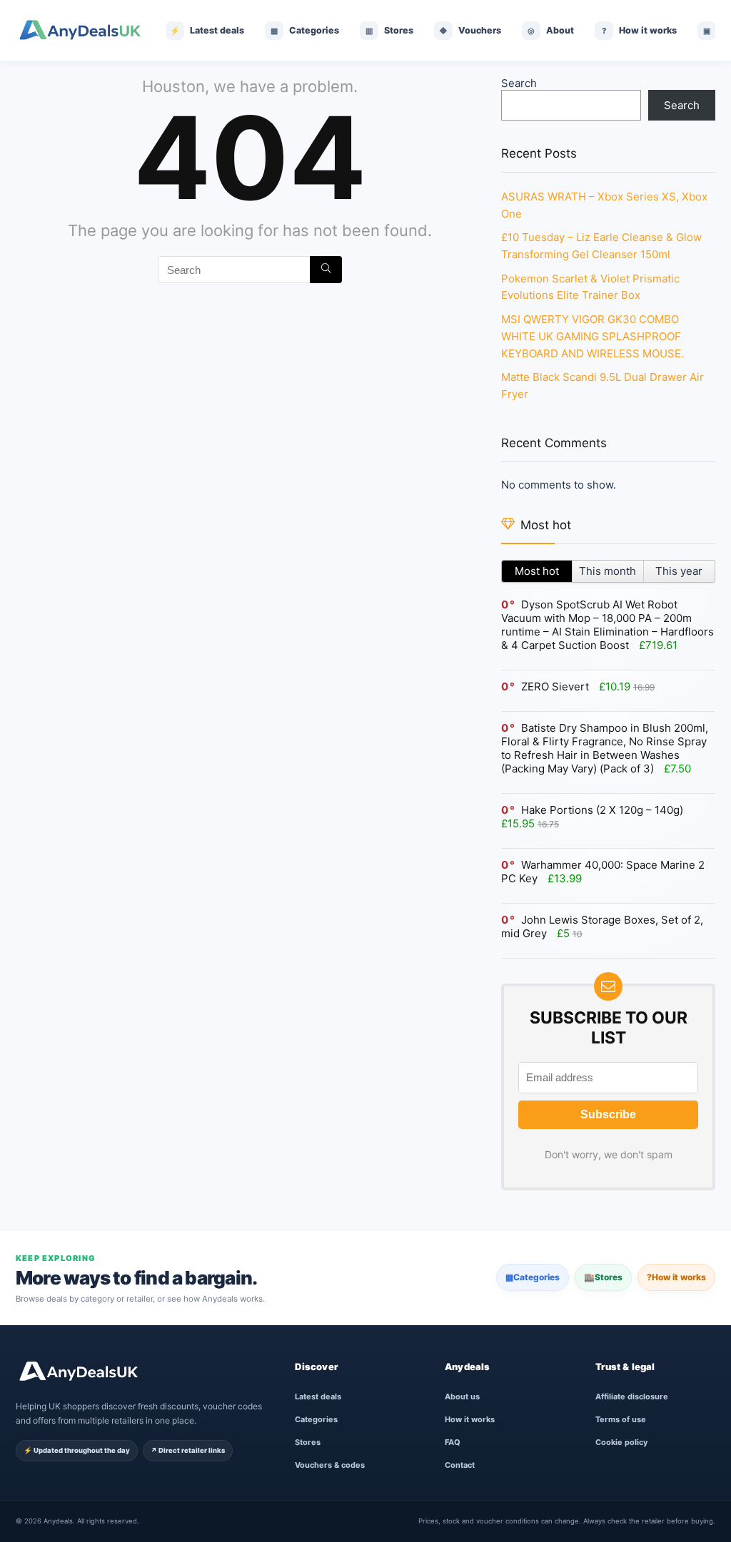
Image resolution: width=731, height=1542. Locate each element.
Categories (532, 1277)
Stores (603, 1277)
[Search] (326, 269)
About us (462, 1396)
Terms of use (620, 1419)
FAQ (452, 1442)
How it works (676, 1277)
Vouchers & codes (330, 1465)
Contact (460, 1465)
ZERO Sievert (555, 686)
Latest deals (318, 1396)
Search (519, 83)
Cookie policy (621, 1442)
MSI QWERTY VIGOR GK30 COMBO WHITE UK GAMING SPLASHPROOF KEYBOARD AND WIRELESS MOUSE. (592, 335)
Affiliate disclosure (631, 1396)
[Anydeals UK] (80, 31)
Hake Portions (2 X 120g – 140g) (602, 810)
